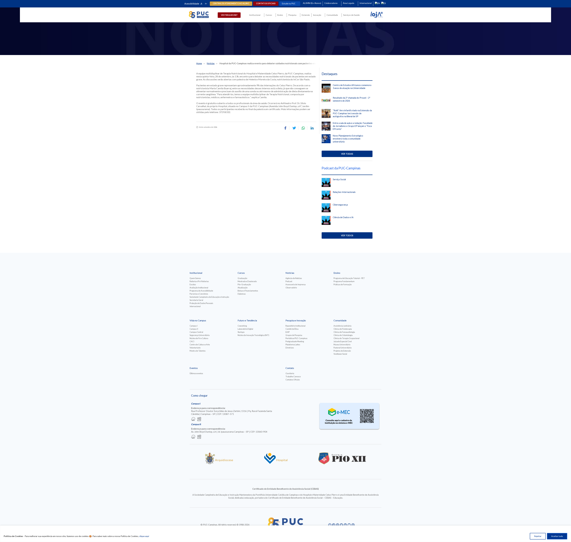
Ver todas (347, 154)
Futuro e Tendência (247, 320)
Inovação (317, 15)
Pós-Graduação (244, 284)
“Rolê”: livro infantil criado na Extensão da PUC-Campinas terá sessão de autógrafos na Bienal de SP (352, 113)
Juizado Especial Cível (343, 341)
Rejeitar (537, 536)
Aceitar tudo (557, 536)
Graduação (242, 278)
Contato (290, 368)
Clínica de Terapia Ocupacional (346, 338)
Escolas (193, 284)
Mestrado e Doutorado (247, 281)
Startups (241, 332)
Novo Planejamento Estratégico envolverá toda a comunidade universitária (348, 138)
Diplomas (242, 294)
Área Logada (348, 3)
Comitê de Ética (292, 329)
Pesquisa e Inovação (296, 320)
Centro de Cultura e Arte (200, 344)
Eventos (194, 368)
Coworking (242, 326)
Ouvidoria (290, 373)
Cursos (269, 15)
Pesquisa (292, 15)
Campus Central (196, 332)
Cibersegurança (340, 204)
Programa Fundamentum (344, 281)
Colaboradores (331, 3)
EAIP (288, 332)
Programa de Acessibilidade (201, 291)
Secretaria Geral (196, 300)
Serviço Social (339, 179)
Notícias (211, 63)
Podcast (289, 281)
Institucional (254, 15)
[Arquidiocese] (210, 463)
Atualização (242, 287)
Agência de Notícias (294, 278)
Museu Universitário (342, 344)
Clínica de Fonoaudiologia (344, 332)
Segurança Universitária (200, 335)
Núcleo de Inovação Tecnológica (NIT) (253, 335)
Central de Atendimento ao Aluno (231, 3)
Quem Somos (195, 278)
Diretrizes (290, 347)
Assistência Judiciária (342, 326)
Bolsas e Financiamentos (248, 291)
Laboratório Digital (245, 329)
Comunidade (332, 15)
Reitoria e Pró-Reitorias (199, 281)
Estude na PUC (288, 3)
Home (199, 63)
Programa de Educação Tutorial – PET (349, 278)
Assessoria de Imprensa (296, 284)
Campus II (194, 329)
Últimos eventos (196, 373)
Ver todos (347, 235)
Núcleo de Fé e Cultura (199, 338)
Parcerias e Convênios (199, 294)
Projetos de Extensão (342, 351)
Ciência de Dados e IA (343, 217)
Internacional (366, 3)
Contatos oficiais (265, 3)
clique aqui (144, 536)
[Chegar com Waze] (193, 419)
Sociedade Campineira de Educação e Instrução (209, 297)
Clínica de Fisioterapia (343, 329)
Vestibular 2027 (229, 15)
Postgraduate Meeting (295, 341)
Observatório (291, 287)
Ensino (280, 15)
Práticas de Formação (343, 284)
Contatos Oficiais (293, 379)
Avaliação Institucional (199, 287)
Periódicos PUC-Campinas (296, 338)
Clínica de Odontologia (343, 335)
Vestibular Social (340, 354)
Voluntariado (195, 347)
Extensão (306, 15)
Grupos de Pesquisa (294, 335)
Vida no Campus (198, 320)
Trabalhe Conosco (293, 376)
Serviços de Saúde (351, 15)
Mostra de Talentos (198, 351)
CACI (192, 341)
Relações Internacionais (344, 192)
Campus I (193, 326)
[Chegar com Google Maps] (199, 419)
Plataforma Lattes (293, 344)
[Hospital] (270, 463)
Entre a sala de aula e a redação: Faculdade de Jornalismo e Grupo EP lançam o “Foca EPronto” (352, 126)
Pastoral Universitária (343, 347)
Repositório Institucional (295, 326)
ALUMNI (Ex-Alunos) (312, 3)
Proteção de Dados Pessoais (201, 303)
